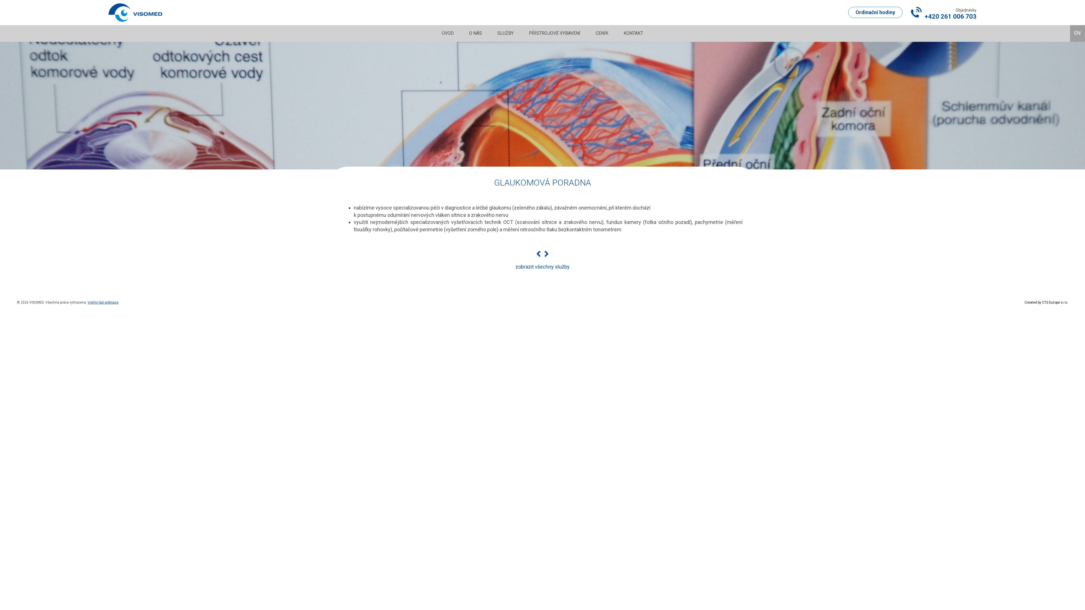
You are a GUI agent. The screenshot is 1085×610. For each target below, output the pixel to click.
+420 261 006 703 (950, 16)
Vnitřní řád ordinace (103, 302)
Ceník (602, 33)
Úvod (448, 33)
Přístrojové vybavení (554, 33)
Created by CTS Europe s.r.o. (1046, 302)
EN (1077, 33)
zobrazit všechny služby (542, 267)
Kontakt (633, 33)
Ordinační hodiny (875, 12)
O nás (475, 33)
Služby (505, 33)
